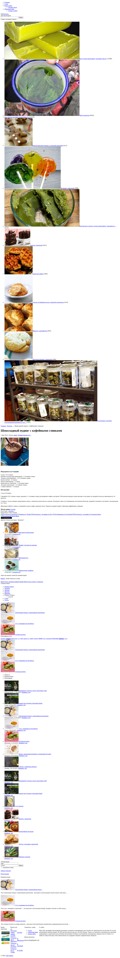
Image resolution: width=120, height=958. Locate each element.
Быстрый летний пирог (26, 532)
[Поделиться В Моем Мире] (11, 516)
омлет (40, 638)
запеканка (49, 638)
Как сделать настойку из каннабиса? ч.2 (17, 117)
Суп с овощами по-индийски (24, 623)
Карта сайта (8, 5)
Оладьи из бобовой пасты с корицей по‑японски (48, 302)
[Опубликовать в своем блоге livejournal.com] (62, 514)
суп (12, 638)
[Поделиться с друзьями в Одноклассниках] (86, 514)
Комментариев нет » (24, 435)
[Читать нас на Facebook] (14, 946)
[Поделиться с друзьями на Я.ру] (42, 514)
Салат (6, 598)
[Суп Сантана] (9, 806)
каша (8, 638)
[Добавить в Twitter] (24, 514)
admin (15, 435)
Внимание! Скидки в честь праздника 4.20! (33, 690)
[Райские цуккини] (11, 857)
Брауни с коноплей (36, 245)
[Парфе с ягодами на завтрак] (11, 545)
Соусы (6, 600)
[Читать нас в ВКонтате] (14, 941)
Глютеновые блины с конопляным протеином (30, 612)
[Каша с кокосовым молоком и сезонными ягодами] (11, 754)
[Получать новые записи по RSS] (14, 936)
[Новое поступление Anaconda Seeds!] (11, 703)
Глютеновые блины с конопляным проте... (28, 889)
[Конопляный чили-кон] (11, 831)
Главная (7, 2)
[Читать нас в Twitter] (14, 952)
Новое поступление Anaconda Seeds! (30, 703)
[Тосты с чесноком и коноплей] (11, 844)
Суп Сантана (19, 806)
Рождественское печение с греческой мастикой (48, 145)
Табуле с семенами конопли (28, 766)
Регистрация (5, 874)
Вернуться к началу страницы (33, 582)
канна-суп (26, 638)
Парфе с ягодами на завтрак (28, 545)
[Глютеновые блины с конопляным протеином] (8, 612)
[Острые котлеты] (8, 634)
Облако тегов (12, 7)
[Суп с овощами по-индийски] (8, 623)
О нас (6, 4)
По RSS (19, 932)
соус (19, 638)
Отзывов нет (16, 534)
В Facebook (20, 945)
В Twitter (20, 950)
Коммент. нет (26, 692)
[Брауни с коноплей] (11, 819)
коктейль (3, 638)
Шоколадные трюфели (26, 570)
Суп (9, 597)
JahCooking (9, 955)
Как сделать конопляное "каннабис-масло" (93, 58)
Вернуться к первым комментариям (12, 582)
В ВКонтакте (20, 939)
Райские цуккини (24, 857)
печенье (36, 638)
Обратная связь (9, 9)
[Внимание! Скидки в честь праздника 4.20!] (11, 690)
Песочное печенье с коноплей (42, 359)
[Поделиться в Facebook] (9, 514)
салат (31, 638)
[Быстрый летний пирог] (11, 532)
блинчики (55, 638)
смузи (65, 638)
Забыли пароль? (6, 870)
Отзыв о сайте (12, 11)
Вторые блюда (9, 586)
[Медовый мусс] (11, 558)
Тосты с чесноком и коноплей (28, 844)
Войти (3, 578)
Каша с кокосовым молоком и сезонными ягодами (35, 754)
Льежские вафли (38, 274)
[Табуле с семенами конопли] (11, 766)
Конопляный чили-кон (26, 831)
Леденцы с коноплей (67, 188)
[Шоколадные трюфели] (11, 570)
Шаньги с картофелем (40, 331)
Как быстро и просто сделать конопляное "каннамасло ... (98, 226)
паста (44, 638)
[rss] (5, 14)
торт (21, 638)
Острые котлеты (20, 634)
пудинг (13, 509)
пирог (61, 638)
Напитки (7, 593)
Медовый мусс (23, 558)
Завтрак (6, 590)
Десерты (9, 426)
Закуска (6, 591)
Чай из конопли (85, 115)
